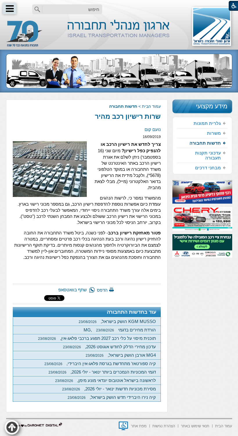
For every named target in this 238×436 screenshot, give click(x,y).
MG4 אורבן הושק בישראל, (121, 355)
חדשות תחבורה (123, 106)
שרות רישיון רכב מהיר (128, 116)
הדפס (102, 290)
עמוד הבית (151, 106)
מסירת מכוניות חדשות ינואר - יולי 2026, (109, 388)
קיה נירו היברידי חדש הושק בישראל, (112, 397)
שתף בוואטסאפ (72, 289)
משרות (214, 133)
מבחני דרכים (208, 167)
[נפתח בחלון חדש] (123, 425)
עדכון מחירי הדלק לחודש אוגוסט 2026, (109, 346)
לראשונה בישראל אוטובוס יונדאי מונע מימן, (105, 380)
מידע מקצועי (211, 106)
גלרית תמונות (207, 123)
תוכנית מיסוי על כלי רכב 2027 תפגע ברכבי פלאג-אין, (97, 338)
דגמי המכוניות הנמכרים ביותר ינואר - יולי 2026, (102, 371)
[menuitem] (202, 123)
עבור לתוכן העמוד (119, 5)
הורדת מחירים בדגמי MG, (120, 329)
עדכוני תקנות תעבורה (208, 155)
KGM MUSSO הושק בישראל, (117, 321)
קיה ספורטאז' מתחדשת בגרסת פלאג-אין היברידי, (100, 363)
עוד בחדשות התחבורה (131, 312)
